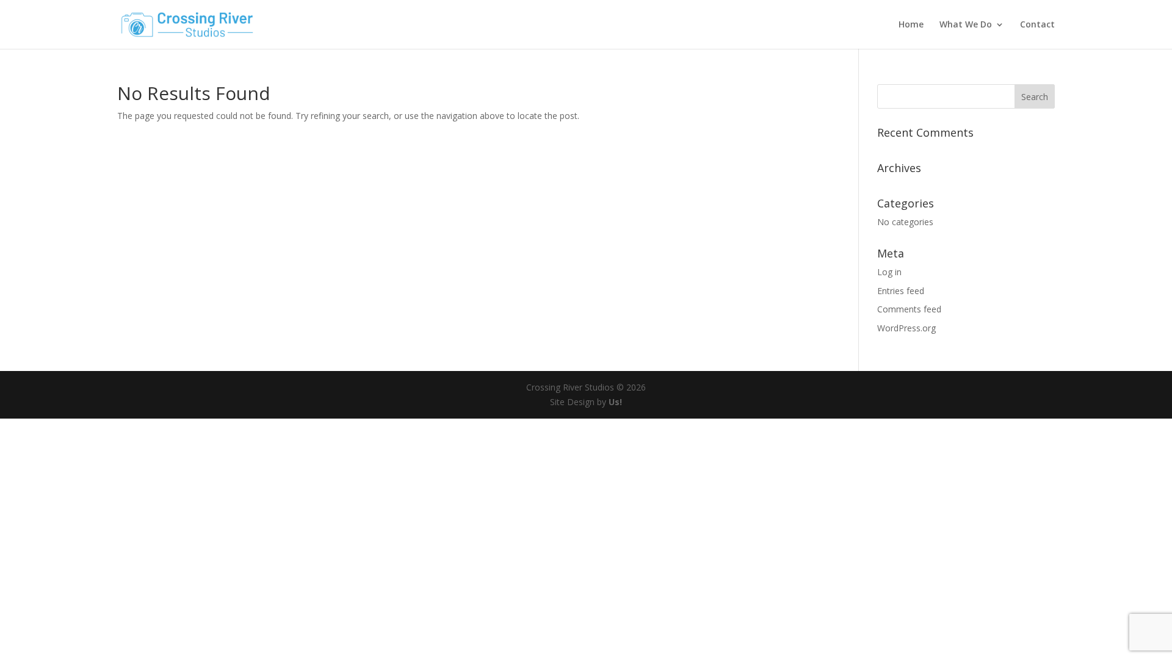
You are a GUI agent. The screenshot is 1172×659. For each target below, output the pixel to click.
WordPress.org (906, 328)
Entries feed (900, 291)
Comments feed (909, 309)
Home (911, 25)
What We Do (965, 25)
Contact (1037, 25)
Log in (889, 272)
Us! (615, 402)
